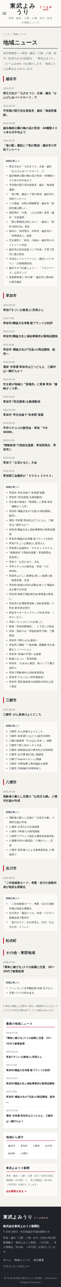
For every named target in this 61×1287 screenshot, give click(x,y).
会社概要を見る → (16, 1191)
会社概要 (38, 1260)
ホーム (7, 1260)
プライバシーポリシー (16, 1266)
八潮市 (24, 1153)
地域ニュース (22, 1260)
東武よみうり (25, 1217)
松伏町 (11, 1153)
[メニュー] (5, 13)
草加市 (24, 1145)
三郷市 (36, 1145)
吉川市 (48, 1145)
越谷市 (11, 1145)
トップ (6, 34)
